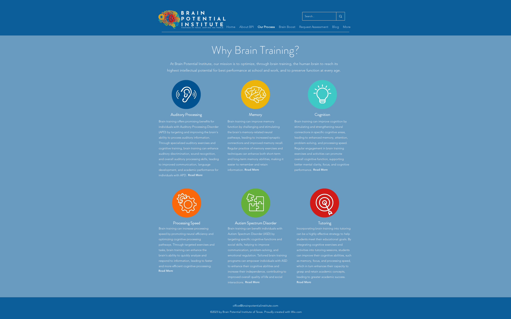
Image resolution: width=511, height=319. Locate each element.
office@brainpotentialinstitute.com (255, 305)
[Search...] (340, 16)
